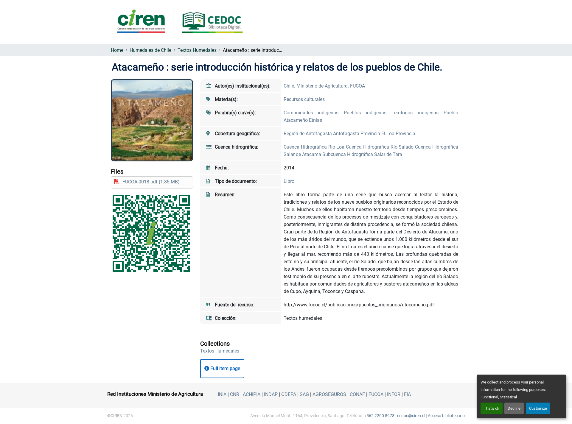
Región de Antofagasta (308, 133)
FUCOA (376, 394)
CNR (234, 394)
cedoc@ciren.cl (411, 415)
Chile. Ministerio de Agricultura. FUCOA (324, 86)
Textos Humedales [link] (197, 50)
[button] (219, 351)
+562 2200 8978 (379, 415)
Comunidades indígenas (314, 113)
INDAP (271, 394)
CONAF (357, 394)
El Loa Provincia (398, 133)
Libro (289, 181)
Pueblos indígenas (368, 113)
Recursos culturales (304, 99)
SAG (304, 394)
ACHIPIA (251, 394)
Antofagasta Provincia (357, 133)
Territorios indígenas (417, 113)
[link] (152, 182)
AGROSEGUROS (329, 394)
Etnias (315, 120)
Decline (514, 408)
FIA (407, 394)
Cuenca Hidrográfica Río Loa (315, 147)
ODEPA (288, 394)
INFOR (393, 394)
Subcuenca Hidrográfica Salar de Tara (362, 154)
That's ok (491, 408)
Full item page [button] (224, 368)
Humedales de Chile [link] (150, 50)
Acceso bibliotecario (446, 415)
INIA (222, 394)
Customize (538, 408)
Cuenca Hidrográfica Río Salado (380, 147)
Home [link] (117, 50)
